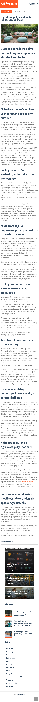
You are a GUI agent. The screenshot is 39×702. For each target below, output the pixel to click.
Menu (31, 4)
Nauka (8, 671)
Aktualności (10, 649)
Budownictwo (10, 658)
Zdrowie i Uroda (11, 683)
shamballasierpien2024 (14, 677)
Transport (9, 680)
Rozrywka (9, 674)
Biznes (8, 655)
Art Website (9, 3)
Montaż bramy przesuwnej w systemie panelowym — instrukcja (17, 580)
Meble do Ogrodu (27, 482)
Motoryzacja (10, 667)
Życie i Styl (9, 686)
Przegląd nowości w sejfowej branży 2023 (18, 565)
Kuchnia (9, 664)
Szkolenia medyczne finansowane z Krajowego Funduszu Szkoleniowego (23, 623)
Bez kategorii (6, 11)
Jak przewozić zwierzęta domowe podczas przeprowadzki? (23, 613)
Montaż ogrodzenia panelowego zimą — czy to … (23, 633)
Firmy (8, 661)
